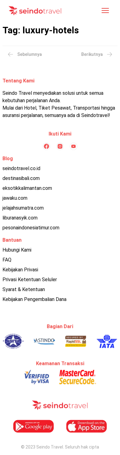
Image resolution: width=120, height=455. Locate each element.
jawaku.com (14, 198)
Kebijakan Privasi (20, 270)
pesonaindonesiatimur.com (30, 228)
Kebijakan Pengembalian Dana (34, 299)
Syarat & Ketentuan (23, 289)
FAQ (6, 260)
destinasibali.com (21, 178)
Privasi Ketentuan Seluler (29, 279)
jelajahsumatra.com (23, 208)
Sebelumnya (29, 54)
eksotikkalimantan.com (27, 188)
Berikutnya (92, 54)
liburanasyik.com (20, 218)
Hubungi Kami (16, 250)
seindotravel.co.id (21, 168)
